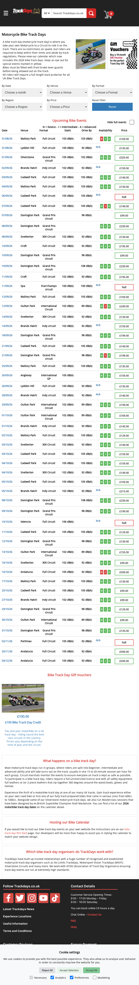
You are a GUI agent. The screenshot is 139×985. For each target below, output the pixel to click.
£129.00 (124, 435)
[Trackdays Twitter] (20, 902)
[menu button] (6, 13)
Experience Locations (17, 916)
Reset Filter (99, 100)
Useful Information (15, 923)
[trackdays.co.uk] (27, 13)
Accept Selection (69, 970)
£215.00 (124, 491)
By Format (98, 85)
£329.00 (124, 157)
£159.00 (124, 168)
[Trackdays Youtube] (43, 902)
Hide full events (116, 122)
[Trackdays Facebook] (8, 902)
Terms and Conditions (17, 931)
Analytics (60, 977)
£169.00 (124, 139)
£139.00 (124, 186)
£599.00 (124, 572)
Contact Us (94, 914)
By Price (51, 100)
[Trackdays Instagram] (32, 902)
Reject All (47, 970)
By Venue (52, 85)
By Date (6, 85)
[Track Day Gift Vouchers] (122, 54)
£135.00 (124, 148)
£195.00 (124, 246)
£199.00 (124, 335)
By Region (8, 100)
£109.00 (124, 482)
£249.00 (124, 306)
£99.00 (124, 215)
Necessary (40, 977)
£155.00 (124, 552)
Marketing (104, 977)
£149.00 (124, 177)
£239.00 (124, 226)
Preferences (82, 977)
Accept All (91, 970)
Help (74, 926)
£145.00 (124, 426)
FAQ (73, 920)
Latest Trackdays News (18, 909)
